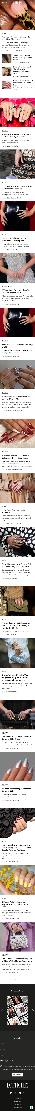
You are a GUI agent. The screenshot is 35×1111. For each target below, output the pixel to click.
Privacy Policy (28, 1069)
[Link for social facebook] (15, 1093)
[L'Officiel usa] (17, 2)
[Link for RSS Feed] (24, 1093)
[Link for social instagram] (20, 1093)
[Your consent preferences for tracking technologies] (31, 1107)
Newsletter (17, 1101)
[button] (32, 1011)
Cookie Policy (17, 1108)
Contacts (17, 1098)
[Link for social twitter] (11, 1093)
